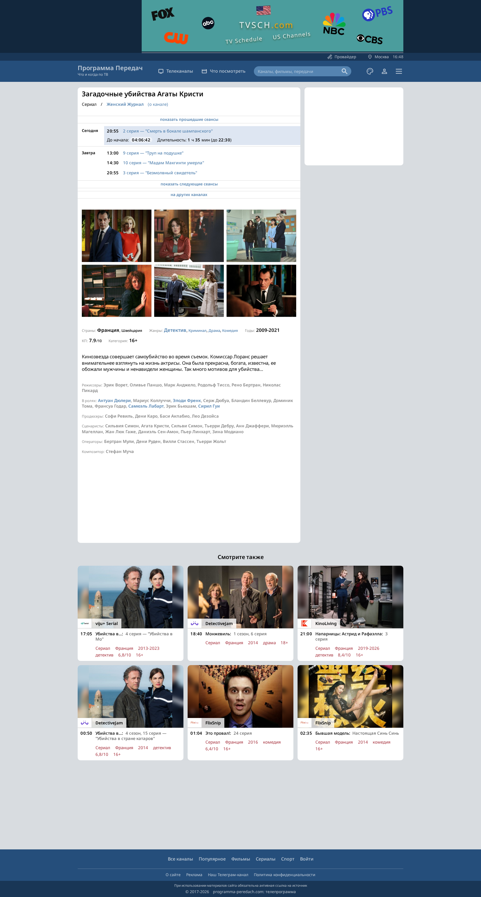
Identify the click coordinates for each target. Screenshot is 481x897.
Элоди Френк (187, 400)
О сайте (173, 874)
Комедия (230, 330)
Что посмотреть (228, 71)
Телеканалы (179, 71)
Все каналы (180, 859)
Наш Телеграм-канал (228, 874)
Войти (306, 859)
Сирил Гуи (209, 406)
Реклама (194, 874)
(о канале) (158, 104)
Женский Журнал (125, 104)
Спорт (288, 859)
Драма (214, 330)
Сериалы (266, 859)
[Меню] (399, 71)
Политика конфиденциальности (284, 874)
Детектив (175, 330)
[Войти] (384, 71)
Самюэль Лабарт (146, 406)
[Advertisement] (189, 504)
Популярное (212, 859)
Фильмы (240, 859)
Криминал (197, 330)
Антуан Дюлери (114, 400)
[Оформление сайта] (370, 71)
